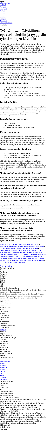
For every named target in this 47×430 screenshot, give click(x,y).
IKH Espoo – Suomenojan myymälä (12, 262)
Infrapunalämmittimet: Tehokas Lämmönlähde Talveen (19, 248)
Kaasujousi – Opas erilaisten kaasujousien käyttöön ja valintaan (22, 246)
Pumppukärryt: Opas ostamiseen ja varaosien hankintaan (19, 244)
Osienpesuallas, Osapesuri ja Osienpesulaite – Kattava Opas (20, 250)
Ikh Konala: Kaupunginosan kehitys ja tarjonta (27, 260)
